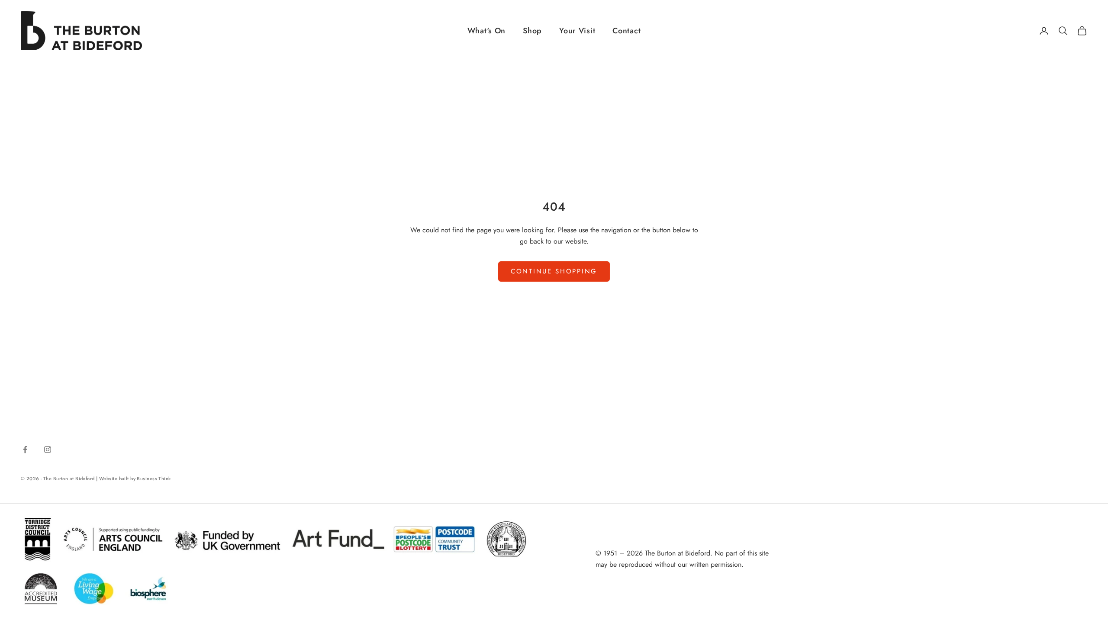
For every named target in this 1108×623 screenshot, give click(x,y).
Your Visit (577, 30)
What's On (486, 30)
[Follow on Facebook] (25, 449)
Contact (626, 30)
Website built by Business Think (135, 478)
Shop (532, 30)
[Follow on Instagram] (47, 449)
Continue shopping (554, 271)
